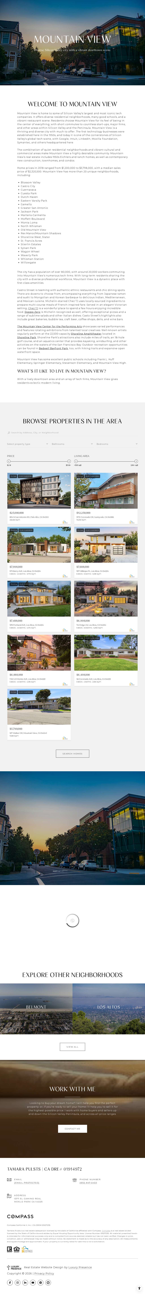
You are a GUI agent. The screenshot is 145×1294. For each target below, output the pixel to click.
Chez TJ (33, 308)
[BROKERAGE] (48, 1282)
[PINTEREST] (40, 1282)
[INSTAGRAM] (17, 1282)
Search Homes (73, 753)
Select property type (18, 444)
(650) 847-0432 (88, 1182)
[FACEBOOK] (10, 1282)
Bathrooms (58, 444)
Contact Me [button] (72, 1128)
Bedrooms (102, 444)
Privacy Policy (44, 1273)
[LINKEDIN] (25, 1282)
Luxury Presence (80, 1267)
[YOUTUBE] (33, 1282)
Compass (106, 1231)
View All (72, 1047)
